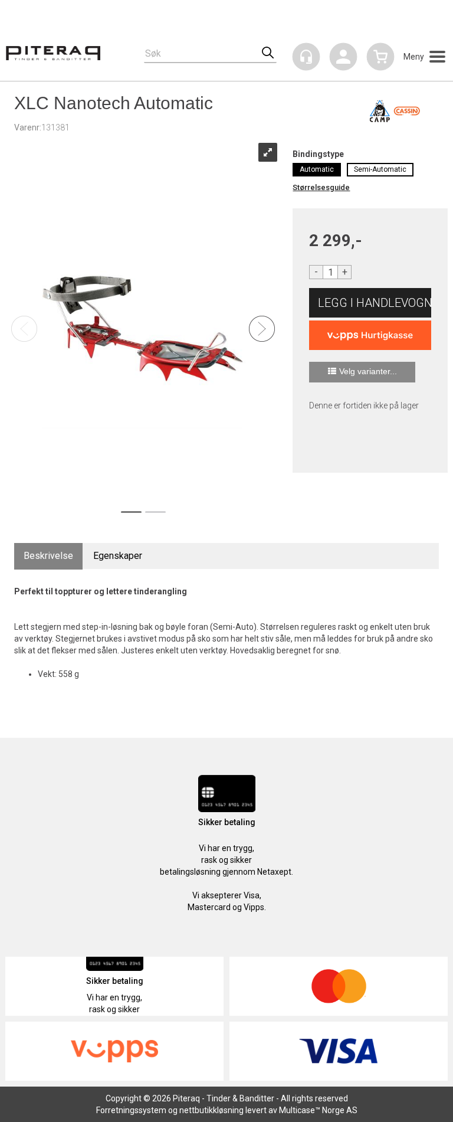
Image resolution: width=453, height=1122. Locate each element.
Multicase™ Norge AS (318, 1110)
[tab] (48, 556)
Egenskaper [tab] (117, 555)
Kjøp (370, 303)
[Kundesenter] (306, 56)
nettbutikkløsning (211, 1110)
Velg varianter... (368, 371)
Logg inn (343, 58)
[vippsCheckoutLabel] (370, 335)
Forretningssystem (131, 1110)
